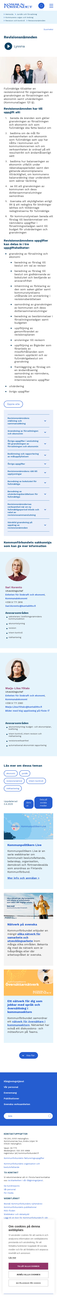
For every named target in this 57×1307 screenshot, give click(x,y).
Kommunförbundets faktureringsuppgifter (24, 1158)
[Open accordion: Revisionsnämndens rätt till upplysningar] (45, 473)
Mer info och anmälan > (23, 878)
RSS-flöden (9, 1211)
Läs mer (12, 1258)
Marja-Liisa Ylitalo (17, 688)
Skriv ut (28, 804)
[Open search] (41, 6)
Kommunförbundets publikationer (20, 1207)
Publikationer (11, 1098)
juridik (25, 773)
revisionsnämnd (14, 781)
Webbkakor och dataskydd (16, 1214)
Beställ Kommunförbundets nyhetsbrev (23, 1204)
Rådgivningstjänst (14, 1081)
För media (8, 1193)
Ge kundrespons (12, 1186)
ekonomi (10, 773)
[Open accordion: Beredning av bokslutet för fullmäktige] (45, 483)
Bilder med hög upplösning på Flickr (27, 710)
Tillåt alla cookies (28, 1266)
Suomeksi (48, 29)
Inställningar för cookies (28, 1283)
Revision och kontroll (15, 21)
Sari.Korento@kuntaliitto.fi (20, 606)
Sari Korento (13, 587)
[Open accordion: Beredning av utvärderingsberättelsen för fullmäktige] (45, 494)
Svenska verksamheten (17, 1104)
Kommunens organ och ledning (19, 17)
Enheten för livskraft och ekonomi (25, 594)
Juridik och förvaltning (27, 14)
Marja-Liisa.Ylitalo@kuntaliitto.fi (23, 707)
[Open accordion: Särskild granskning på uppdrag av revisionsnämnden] (45, 525)
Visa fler (30, 1055)
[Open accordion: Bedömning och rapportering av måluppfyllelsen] (45, 455)
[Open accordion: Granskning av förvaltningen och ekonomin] (45, 432)
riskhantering (12, 788)
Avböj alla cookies (28, 1274)
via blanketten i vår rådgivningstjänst (25, 1180)
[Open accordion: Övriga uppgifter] (45, 463)
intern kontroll (36, 781)
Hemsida (9, 14)
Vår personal (11, 1087)
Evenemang (10, 1092)
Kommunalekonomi (16, 598)
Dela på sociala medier (43, 802)
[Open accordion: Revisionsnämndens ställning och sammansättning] (45, 421)
